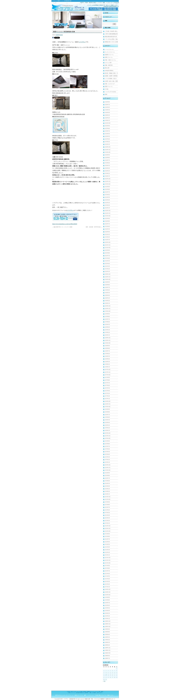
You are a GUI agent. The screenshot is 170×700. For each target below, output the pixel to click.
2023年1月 (107, 208)
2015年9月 (107, 441)
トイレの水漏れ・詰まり (111, 78)
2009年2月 (107, 645)
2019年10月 (107, 311)
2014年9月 (107, 472)
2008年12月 (107, 647)
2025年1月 (107, 144)
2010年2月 (107, 616)
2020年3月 (107, 298)
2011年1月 (107, 586)
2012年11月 (107, 528)
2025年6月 (107, 133)
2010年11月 (107, 592)
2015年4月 (107, 454)
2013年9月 (107, 502)
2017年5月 (107, 388)
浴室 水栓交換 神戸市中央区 (94, 227)
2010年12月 (107, 589)
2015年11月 (107, 435)
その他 (106, 89)
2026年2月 (107, 117)
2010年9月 (107, 597)
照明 (106, 94)
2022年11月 (107, 213)
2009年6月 (107, 634)
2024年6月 (107, 162)
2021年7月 (107, 255)
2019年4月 (107, 327)
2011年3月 (107, 581)
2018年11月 (107, 340)
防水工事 (107, 68)
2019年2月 (107, 332)
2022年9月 (107, 218)
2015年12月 (107, 433)
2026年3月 (107, 115)
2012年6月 (107, 541)
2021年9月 (107, 250)
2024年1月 (107, 176)
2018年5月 (107, 356)
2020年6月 (107, 290)
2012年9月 (107, 533)
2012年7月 (107, 539)
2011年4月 (107, 578)
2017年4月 (107, 390)
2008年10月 (107, 653)
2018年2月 (107, 364)
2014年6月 (107, 480)
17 (106, 675)
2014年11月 (107, 467)
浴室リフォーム (108, 57)
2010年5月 (107, 608)
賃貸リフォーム (108, 86)
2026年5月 (107, 109)
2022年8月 (107, 221)
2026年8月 (107, 102)
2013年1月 (107, 523)
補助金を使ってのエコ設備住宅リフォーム (111, 42)
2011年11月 (107, 560)
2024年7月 (107, 160)
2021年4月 (107, 263)
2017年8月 (107, 380)
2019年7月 (107, 319)
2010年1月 (107, 618)
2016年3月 (107, 425)
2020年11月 (107, 276)
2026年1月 (107, 120)
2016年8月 (107, 412)
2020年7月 (107, 287)
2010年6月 (107, 605)
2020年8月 (107, 284)
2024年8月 (107, 157)
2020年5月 (107, 292)
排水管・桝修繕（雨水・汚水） (111, 74)
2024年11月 (107, 149)
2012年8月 (107, 536)
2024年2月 (107, 173)
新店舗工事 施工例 (79, 692)
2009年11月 (107, 623)
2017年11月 (107, 372)
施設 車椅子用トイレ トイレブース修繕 (62, 227)
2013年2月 (107, 520)
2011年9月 (107, 565)
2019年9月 (107, 313)
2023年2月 (107, 205)
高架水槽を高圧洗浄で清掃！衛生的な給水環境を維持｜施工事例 (111, 37)
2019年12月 (107, 306)
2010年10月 (107, 594)
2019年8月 (107, 316)
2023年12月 (107, 178)
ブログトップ (108, 16)
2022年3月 (107, 234)
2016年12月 (107, 401)
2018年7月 (107, 351)
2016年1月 (107, 430)
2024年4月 (107, 168)
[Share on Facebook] (53, 38)
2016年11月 (107, 404)
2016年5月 (107, 419)
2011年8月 (107, 568)
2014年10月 (107, 470)
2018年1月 (107, 366)
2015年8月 (107, 443)
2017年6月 (107, 385)
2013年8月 (107, 504)
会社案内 (94, 692)
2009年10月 (107, 626)
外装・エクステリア (110, 83)
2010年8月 (107, 600)
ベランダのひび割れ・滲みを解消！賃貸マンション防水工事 (111, 40)
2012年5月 (107, 544)
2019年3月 (107, 329)
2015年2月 (107, 459)
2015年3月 (107, 457)
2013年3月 (107, 518)
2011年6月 (107, 573)
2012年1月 (107, 555)
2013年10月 (107, 499)
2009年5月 (107, 637)
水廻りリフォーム (71, 692)
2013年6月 (107, 510)
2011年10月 (107, 563)
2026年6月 (107, 107)
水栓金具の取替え (109, 70)
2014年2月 (107, 491)
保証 (90, 692)
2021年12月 (107, 242)
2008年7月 (107, 658)
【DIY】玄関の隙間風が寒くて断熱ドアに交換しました (111, 34)
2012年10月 (107, 531)
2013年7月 (107, 507)
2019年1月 (107, 335)
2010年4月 (107, 610)
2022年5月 (107, 229)
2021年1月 (107, 271)
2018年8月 (107, 348)
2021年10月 (107, 247)
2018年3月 (107, 361)
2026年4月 (107, 112)
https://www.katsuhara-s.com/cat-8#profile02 (64, 224)
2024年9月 (107, 155)
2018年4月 (107, 359)
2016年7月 (107, 414)
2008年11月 (107, 650)
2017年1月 (107, 398)
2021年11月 (107, 245)
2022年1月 (107, 239)
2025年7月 (107, 131)
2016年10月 (107, 406)
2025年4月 (107, 139)
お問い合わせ (99, 692)
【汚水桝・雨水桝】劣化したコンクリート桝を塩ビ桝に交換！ (111, 32)
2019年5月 (107, 324)
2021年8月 (107, 253)
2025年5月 (107, 136)
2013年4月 (107, 515)
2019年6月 (107, 321)
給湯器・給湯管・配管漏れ (111, 75)
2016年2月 (107, 427)
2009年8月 (107, 631)
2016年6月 (107, 417)
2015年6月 (107, 449)
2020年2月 (107, 300)
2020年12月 (107, 274)
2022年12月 (107, 210)
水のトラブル (73, 691)
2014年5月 (107, 483)
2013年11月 (107, 496)
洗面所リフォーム (109, 54)
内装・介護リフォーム (110, 60)
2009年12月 (107, 621)
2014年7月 (107, 478)
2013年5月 (107, 512)
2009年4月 (107, 639)
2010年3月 (107, 613)
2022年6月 (107, 226)
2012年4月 (107, 547)
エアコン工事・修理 (99, 691)
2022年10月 (107, 215)
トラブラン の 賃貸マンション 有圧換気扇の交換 (61, 0)
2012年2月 (107, 552)
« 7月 (104, 681)
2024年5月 (107, 165)
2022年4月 (107, 231)
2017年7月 (107, 382)
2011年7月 (107, 570)
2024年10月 (107, 152)
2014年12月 (107, 465)
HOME (106, 13)
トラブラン (65, 6)
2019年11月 (107, 308)
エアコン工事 (108, 62)
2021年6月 (107, 258)
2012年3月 (107, 549)
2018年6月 (107, 353)
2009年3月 (107, 642)
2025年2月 (107, 141)
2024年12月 (107, 147)
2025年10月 (107, 123)
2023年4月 (107, 200)
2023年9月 (107, 186)
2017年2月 (107, 396)
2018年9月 (107, 345)
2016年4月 (107, 422)
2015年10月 (107, 438)
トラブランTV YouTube (110, 91)
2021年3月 (107, 266)
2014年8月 (107, 475)
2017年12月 (107, 369)
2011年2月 (107, 584)
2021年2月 (107, 268)
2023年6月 (107, 194)
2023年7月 (107, 192)
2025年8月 (107, 128)
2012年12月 (107, 525)
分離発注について (90, 691)
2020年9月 (107, 282)
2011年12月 (107, 557)
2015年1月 (107, 462)
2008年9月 (107, 655)
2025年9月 (107, 125)
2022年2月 (107, 237)
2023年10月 (107, 184)
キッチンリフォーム (110, 52)
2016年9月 (107, 409)
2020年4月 (107, 295)
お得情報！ (86, 692)
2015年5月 (107, 451)
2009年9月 (107, 629)
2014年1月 (107, 494)
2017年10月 (107, 374)
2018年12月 (107, 337)
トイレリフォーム (109, 49)
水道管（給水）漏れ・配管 (111, 81)
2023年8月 (107, 189)
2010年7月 (107, 602)
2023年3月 (107, 202)
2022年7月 (107, 223)
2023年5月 (107, 197)
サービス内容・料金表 (81, 691)
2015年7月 (107, 446)
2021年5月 (107, 261)
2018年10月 (107, 343)
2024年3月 (107, 170)
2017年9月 (107, 377)
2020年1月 (107, 303)
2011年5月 (107, 576)
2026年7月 (107, 104)
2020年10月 (107, 279)
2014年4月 (107, 486)
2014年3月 (107, 488)
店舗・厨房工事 (108, 65)
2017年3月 (107, 393)
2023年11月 (107, 181)
